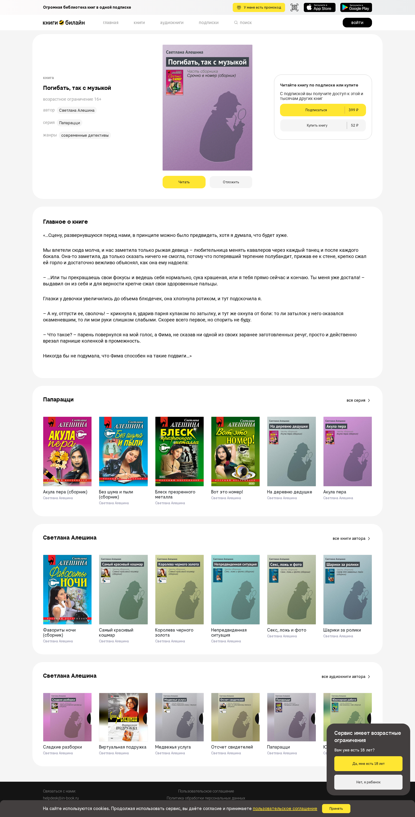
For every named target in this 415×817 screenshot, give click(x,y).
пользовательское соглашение (285, 808)
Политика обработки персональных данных (206, 798)
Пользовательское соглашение (206, 791)
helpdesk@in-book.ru (61, 798)
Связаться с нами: (59, 791)
